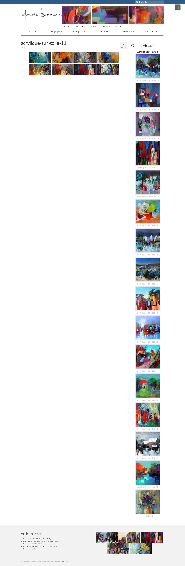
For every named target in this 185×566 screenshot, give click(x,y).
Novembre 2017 (29, 549)
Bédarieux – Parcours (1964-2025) (37, 539)
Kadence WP (64, 561)
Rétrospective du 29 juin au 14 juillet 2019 (40, 546)
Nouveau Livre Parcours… (33, 544)
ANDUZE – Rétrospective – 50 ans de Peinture (42, 541)
